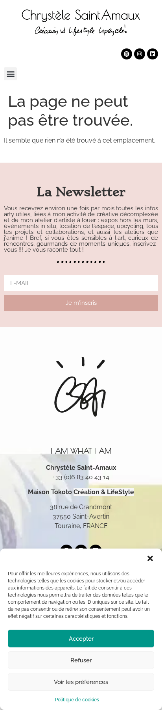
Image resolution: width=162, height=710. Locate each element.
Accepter (81, 638)
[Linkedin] (152, 53)
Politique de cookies (77, 700)
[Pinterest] (126, 53)
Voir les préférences (81, 682)
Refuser (81, 660)
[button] (150, 558)
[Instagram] (139, 53)
